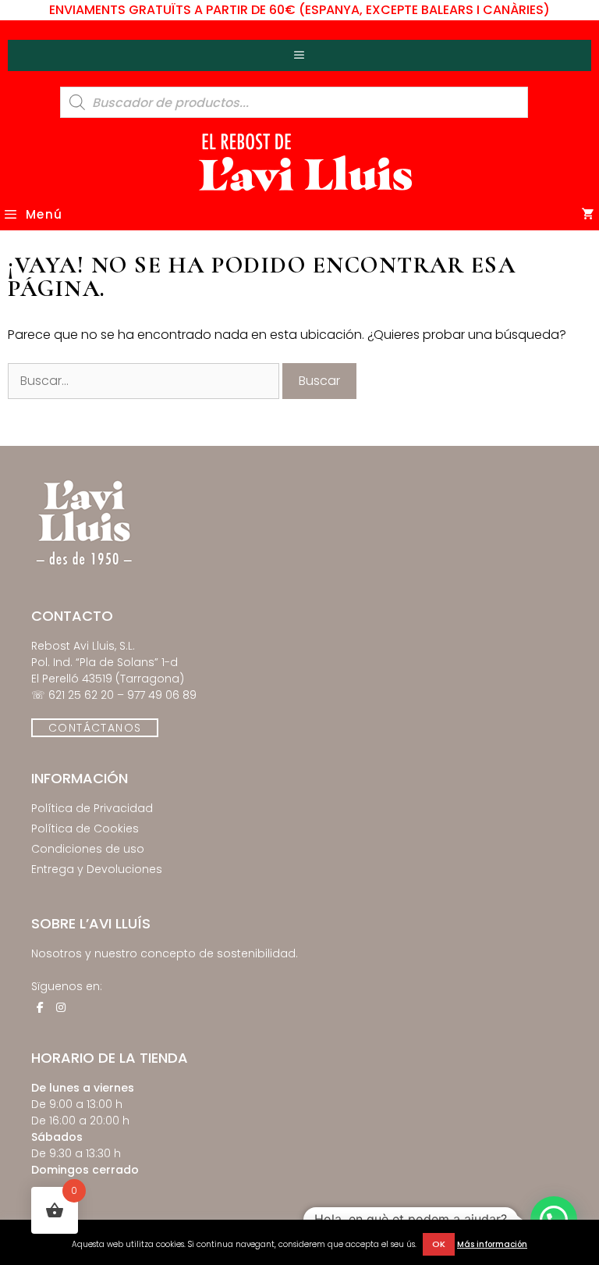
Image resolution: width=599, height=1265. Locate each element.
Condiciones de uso (87, 849)
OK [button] (438, 1244)
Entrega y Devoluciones (96, 869)
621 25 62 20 (81, 695)
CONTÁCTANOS (94, 728)
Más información (492, 1244)
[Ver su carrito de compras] (588, 214)
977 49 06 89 (162, 695)
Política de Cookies (85, 828)
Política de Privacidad (92, 808)
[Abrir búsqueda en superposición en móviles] (294, 102)
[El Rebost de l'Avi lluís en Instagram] (60, 1007)
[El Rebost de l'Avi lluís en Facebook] (39, 1007)
